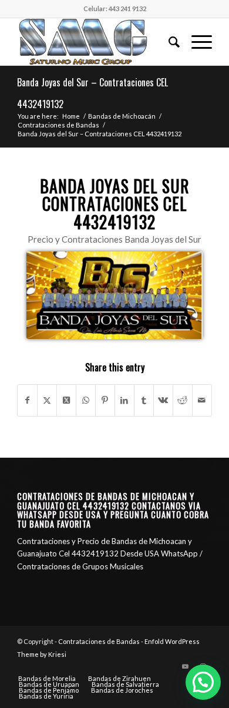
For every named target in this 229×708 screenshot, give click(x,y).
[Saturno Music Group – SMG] (95, 41)
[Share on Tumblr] (143, 400)
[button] (203, 682)
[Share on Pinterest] (105, 400)
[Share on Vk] (163, 400)
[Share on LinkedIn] (124, 400)
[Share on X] (47, 400)
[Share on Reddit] (182, 400)
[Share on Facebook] (27, 400)
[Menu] (196, 41)
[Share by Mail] (202, 400)
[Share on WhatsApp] (85, 400)
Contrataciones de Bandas (99, 641)
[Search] (168, 41)
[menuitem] (168, 41)
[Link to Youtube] (185, 666)
